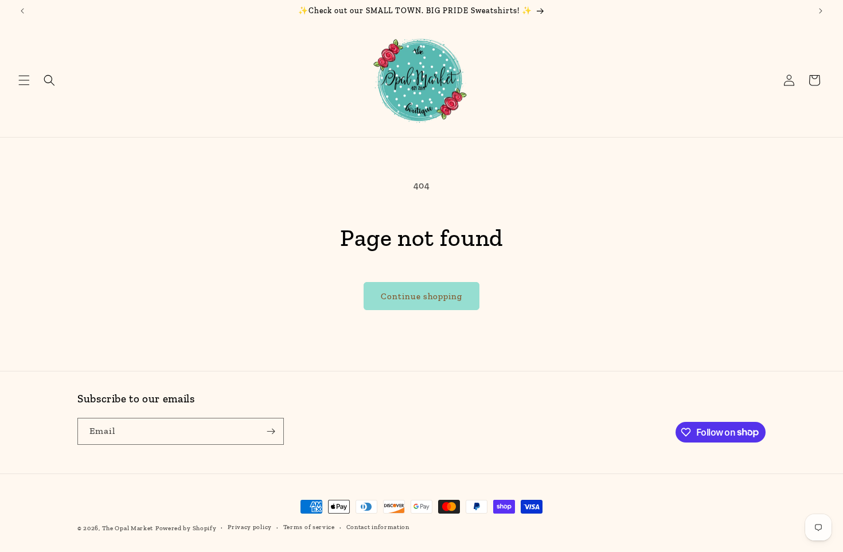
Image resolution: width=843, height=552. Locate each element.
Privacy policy (250, 527)
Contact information (377, 527)
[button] (24, 80)
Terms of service (309, 527)
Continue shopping (421, 296)
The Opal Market (128, 528)
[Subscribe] (270, 431)
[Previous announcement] (22, 11)
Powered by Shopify (186, 528)
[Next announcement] (820, 11)
